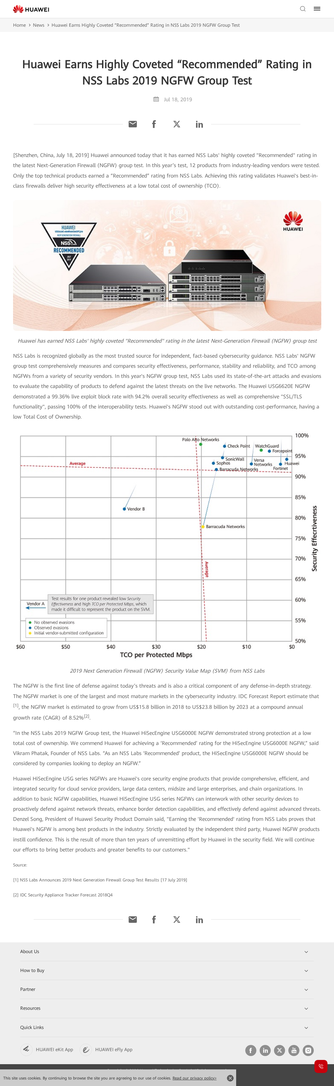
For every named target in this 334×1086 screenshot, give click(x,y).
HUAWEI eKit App (54, 1049)
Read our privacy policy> (195, 1078)
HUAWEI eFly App (113, 1049)
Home (19, 25)
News (38, 25)
